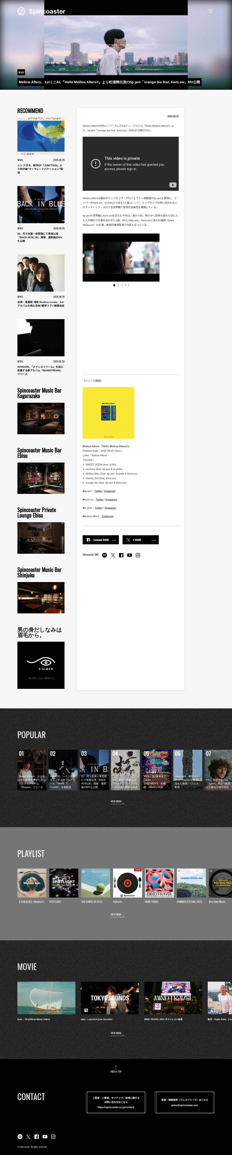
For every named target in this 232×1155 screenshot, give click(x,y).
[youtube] (129, 557)
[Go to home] (41, 11)
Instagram (110, 491)
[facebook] (121, 557)
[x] (113, 557)
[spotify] (104, 557)
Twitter (98, 491)
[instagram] (138, 557)
